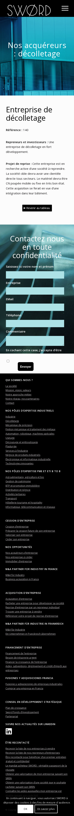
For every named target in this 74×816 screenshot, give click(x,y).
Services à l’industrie (17, 450)
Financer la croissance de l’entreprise (26, 662)
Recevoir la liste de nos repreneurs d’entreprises (33, 752)
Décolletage (12, 421)
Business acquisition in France (22, 579)
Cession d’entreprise (17, 526)
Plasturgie (11, 446)
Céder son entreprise (17, 539)
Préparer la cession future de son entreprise (30, 530)
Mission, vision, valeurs (18, 390)
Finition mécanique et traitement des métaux (30, 429)
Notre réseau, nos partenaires (22, 398)
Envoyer (25, 366)
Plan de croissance (16, 708)
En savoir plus (50, 355)
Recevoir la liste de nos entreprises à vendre (30, 748)
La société (11, 386)
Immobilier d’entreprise (19, 561)
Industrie (10, 416)
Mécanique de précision (19, 425)
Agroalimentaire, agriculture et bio (25, 477)
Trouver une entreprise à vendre (24, 611)
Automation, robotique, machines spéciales (30, 433)
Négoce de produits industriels (23, 455)
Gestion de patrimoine (18, 481)
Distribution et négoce (18, 490)
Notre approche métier (19, 394)
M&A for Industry (15, 575)
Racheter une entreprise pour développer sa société (35, 603)
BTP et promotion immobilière (23, 485)
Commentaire (15, 331)
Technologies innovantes (19, 463)
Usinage (10, 438)
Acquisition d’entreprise (19, 599)
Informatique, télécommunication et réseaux (30, 507)
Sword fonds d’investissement (22, 712)
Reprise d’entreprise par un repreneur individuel (33, 607)
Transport (11, 498)
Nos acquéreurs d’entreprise (22, 553)
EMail (9, 299)
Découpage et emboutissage (22, 442)
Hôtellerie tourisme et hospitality (24, 502)
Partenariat (12, 716)
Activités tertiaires (15, 494)
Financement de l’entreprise (21, 653)
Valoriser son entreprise (19, 535)
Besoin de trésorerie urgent (21, 657)
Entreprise (13, 283)
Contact (10, 403)
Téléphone (13, 315)
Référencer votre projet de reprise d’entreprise (32, 616)
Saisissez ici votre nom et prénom (30, 266)
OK (25, 809)
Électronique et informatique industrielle (28, 459)
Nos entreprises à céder (19, 557)
